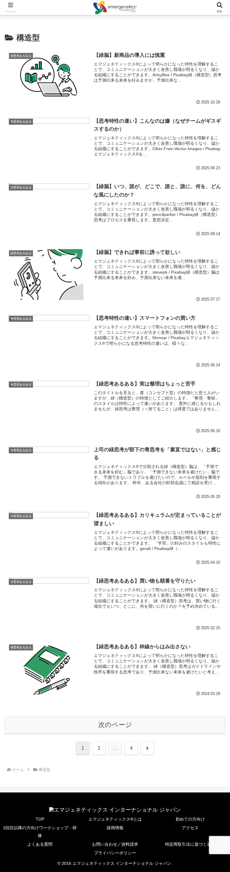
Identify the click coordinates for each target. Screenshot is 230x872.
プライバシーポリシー (115, 852)
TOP (40, 819)
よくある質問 (39, 844)
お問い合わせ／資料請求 (115, 844)
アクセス (190, 827)
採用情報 (115, 827)
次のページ (115, 724)
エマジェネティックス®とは (115, 819)
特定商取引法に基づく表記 (190, 844)
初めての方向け (190, 819)
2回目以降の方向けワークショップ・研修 (40, 831)
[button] (212, 790)
